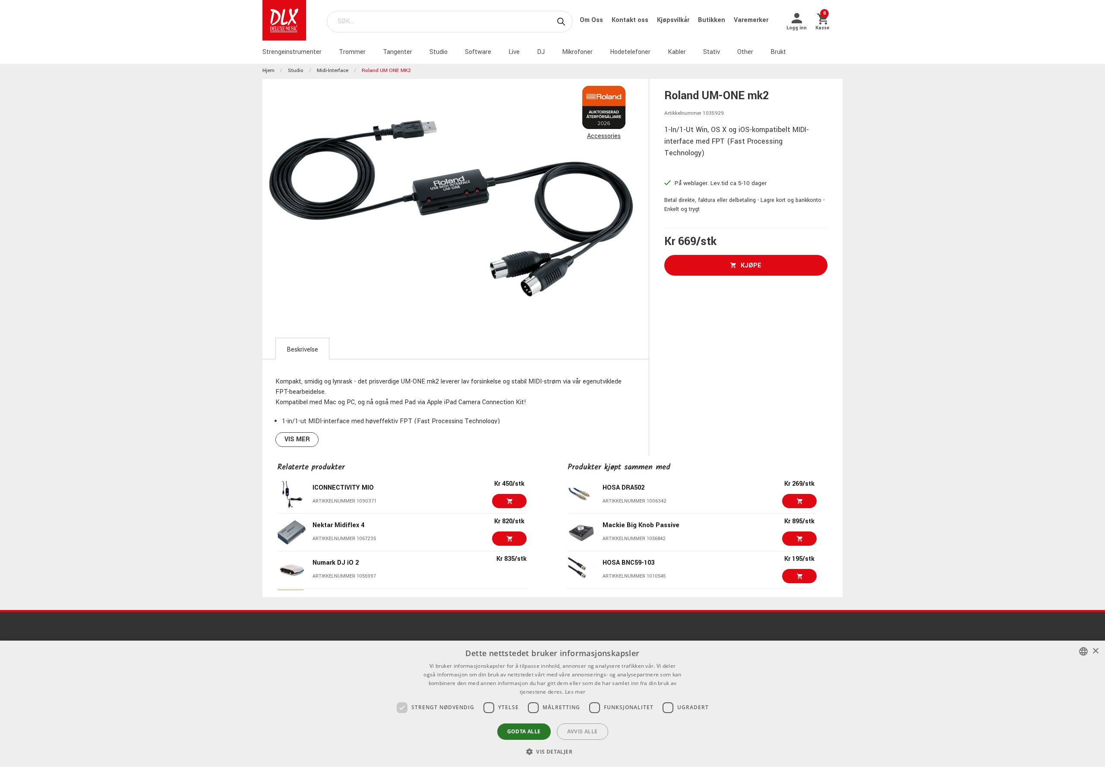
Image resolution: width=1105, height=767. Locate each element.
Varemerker (751, 20)
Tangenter (397, 52)
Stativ (711, 52)
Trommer (352, 52)
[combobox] (1083, 651)
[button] (552, 751)
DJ (541, 52)
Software (478, 52)
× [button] (1095, 651)
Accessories (604, 136)
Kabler (677, 52)
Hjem (268, 70)
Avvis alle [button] (582, 731)
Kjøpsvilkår (674, 20)
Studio (438, 52)
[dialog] (552, 704)
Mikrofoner (577, 52)
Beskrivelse (302, 349)
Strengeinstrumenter (292, 52)
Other (745, 52)
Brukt (778, 52)
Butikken (712, 20)
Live (514, 52)
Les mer (575, 691)
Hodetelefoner (630, 52)
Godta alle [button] (524, 731)
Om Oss (592, 20)
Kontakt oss (631, 20)
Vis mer (297, 439)
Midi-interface (332, 70)
